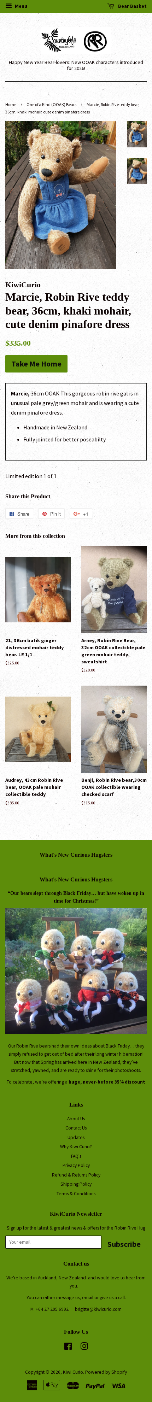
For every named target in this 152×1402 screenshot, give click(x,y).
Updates (76, 1137)
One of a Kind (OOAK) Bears (51, 104)
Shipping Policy (76, 1184)
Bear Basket (132, 6)
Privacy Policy (76, 1165)
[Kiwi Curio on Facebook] (68, 1348)
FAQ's (76, 1156)
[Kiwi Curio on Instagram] (84, 1348)
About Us (76, 1119)
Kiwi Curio (73, 1372)
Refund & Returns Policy (76, 1175)
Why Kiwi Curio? (76, 1147)
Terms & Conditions (76, 1194)
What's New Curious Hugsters (76, 855)
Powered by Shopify (106, 1372)
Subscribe (124, 1244)
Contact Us (76, 1128)
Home (10, 104)
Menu (20, 6)
